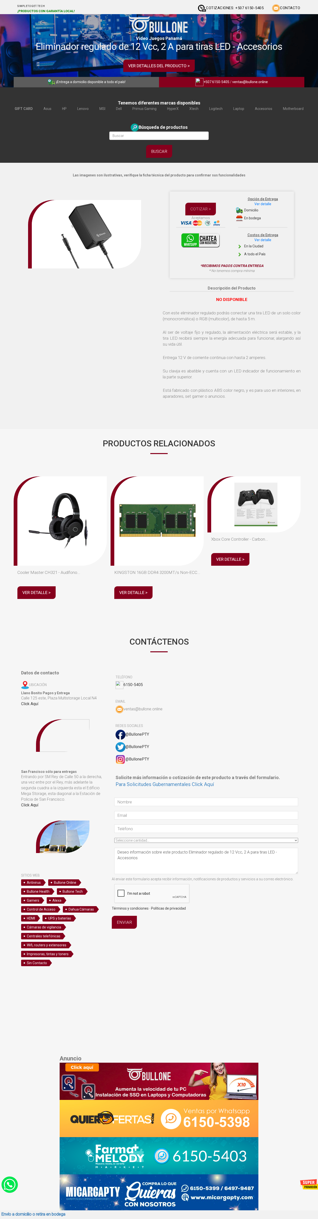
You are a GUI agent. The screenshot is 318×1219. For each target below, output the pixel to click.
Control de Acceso (41, 909)
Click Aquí (29, 703)
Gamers (33, 900)
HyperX (173, 109)
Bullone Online (65, 883)
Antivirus (34, 883)
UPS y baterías (59, 918)
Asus (47, 109)
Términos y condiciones (130, 908)
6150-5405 (133, 684)
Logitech (216, 109)
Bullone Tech (73, 891)
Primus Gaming (144, 109)
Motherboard (293, 109)
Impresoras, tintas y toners (48, 954)
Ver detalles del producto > (159, 65)
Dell (119, 109)
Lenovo (83, 109)
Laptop (238, 109)
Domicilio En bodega (260, 208)
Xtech (194, 109)
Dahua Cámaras (81, 909)
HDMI (31, 918)
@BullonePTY (137, 734)
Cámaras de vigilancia (44, 927)
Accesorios (263, 109)
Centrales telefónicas (43, 936)
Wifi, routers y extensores (46, 945)
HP (64, 109)
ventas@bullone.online (250, 82)
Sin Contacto (37, 963)
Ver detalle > (36, 592)
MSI (102, 109)
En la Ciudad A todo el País (260, 244)
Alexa (56, 900)
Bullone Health (38, 891)
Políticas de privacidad (168, 908)
